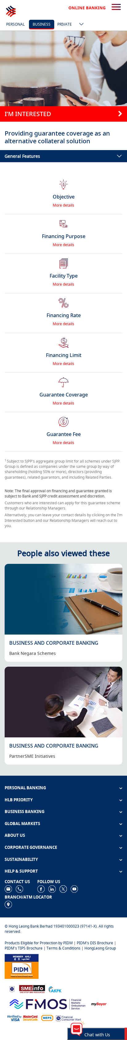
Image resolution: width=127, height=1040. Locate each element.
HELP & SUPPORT (21, 871)
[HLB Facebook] (41, 888)
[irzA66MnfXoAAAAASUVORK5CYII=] (19, 888)
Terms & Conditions (63, 948)
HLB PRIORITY (19, 800)
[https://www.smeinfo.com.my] (32, 989)
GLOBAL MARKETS (22, 823)
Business (42, 24)
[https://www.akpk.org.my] (54, 989)
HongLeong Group (100, 948)
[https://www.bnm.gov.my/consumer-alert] (68, 1018)
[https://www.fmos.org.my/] (47, 1003)
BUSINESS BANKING (24, 811)
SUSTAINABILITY (21, 859)
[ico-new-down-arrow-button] (80, 25)
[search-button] (116, 7)
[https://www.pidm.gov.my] (22, 966)
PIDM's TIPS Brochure (24, 948)
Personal (15, 24)
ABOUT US (15, 835)
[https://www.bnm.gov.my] (12, 989)
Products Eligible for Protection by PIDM (39, 943)
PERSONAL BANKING (25, 787)
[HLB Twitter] (63, 888)
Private (64, 24)
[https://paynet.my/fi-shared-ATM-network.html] (47, 1018)
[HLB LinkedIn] (52, 888)
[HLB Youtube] (74, 888)
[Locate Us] (8, 904)
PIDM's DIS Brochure (95, 943)
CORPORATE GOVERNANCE (31, 847)
